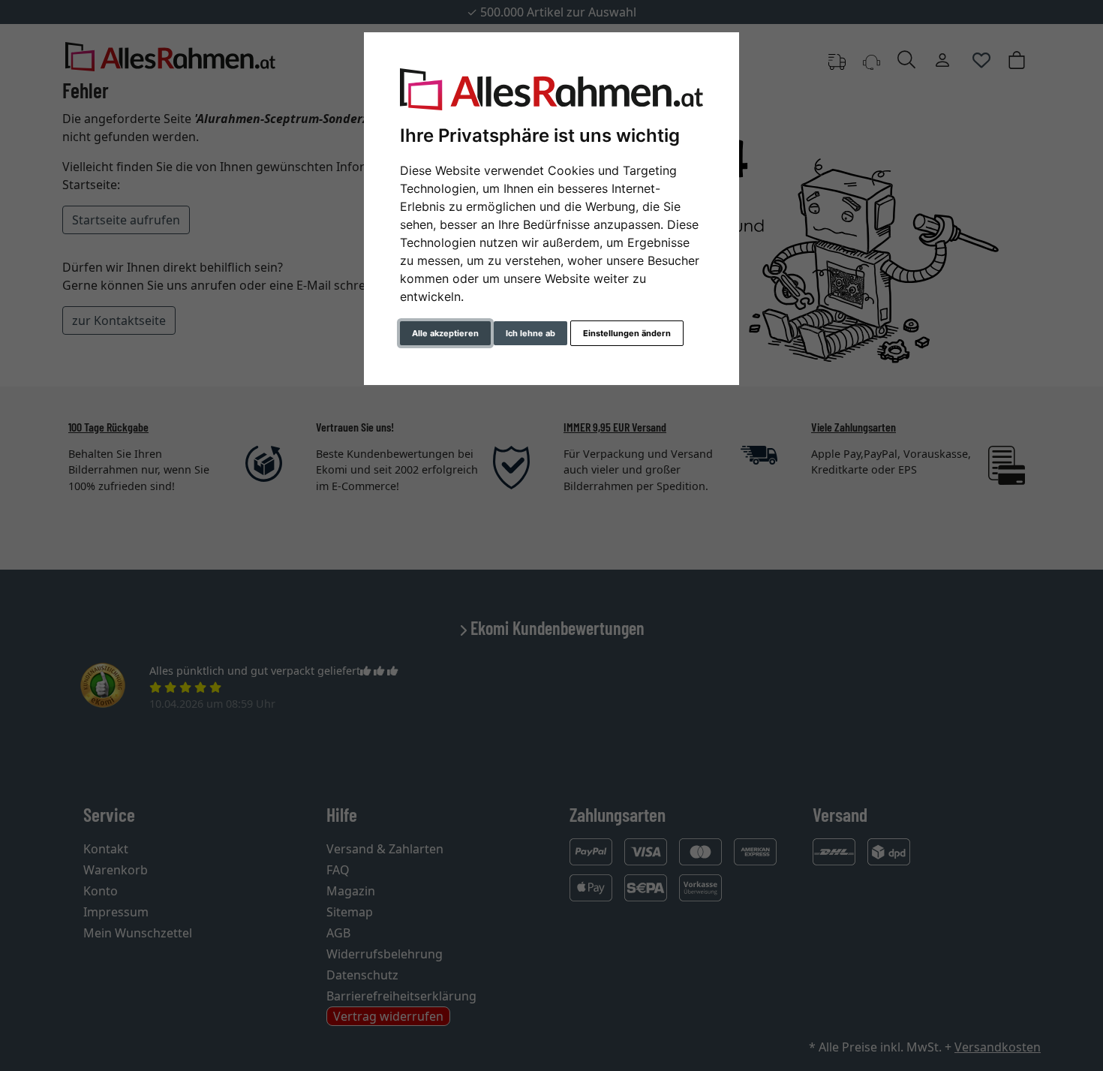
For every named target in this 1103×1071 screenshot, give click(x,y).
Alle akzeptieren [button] (445, 333)
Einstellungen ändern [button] (627, 333)
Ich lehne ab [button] (530, 333)
